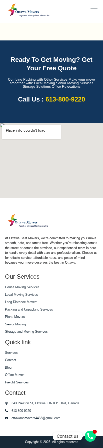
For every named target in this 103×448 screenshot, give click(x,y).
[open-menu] (92, 11)
